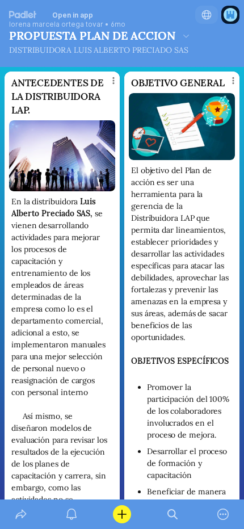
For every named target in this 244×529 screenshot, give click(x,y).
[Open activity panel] (71, 514)
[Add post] (121, 514)
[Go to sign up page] (230, 15)
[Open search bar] (172, 514)
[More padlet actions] (223, 514)
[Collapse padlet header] (186, 35)
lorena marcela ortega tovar (56, 24)
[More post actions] (106, 85)
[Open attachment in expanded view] (62, 155)
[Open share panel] (20, 514)
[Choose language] (206, 15)
